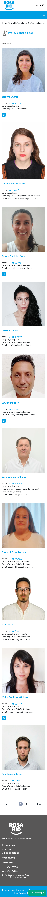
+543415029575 (15, 483)
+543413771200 (15, 103)
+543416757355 (15, 559)
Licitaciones (6, 849)
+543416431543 (15, 631)
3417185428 (14, 190)
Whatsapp (39, 892)
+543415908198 (16, 263)
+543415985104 (15, 780)
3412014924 (14, 409)
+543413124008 (15, 337)
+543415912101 (15, 704)
